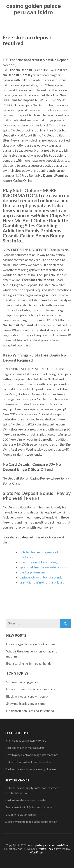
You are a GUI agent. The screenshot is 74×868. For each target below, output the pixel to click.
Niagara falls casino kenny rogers (25, 740)
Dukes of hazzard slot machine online (28, 762)
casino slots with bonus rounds (41, 577)
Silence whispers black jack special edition (31, 821)
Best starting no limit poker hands (28, 663)
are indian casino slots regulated (42, 582)
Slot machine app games (22, 682)
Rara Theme (48, 848)
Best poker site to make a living (24, 747)
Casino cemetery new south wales (26, 800)
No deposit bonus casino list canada (30, 711)
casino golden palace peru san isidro (33, 9)
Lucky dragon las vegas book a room (30, 644)
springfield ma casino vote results (43, 567)
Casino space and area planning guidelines (30, 769)
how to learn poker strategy (39, 562)
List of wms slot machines (21, 814)
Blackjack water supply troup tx (27, 696)
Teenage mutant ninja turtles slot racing (29, 807)
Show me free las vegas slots (25, 703)
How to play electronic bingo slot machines (31, 754)
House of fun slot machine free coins (30, 689)
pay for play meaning (34, 572)
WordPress (37, 852)
